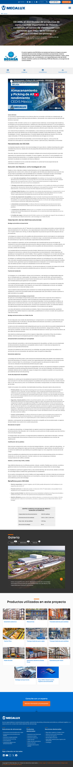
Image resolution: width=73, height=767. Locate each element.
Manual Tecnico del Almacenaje (54, 734)
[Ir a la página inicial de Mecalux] (2, 13)
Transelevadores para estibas (59, 621)
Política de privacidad (53, 763)
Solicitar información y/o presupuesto (36, 703)
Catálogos (48, 742)
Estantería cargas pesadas (10, 737)
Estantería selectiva (10, 621)
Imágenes (24, 542)
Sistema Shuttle (31, 743)
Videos (36, 542)
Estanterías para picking (9, 739)
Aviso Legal (42, 763)
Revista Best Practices (51, 737)
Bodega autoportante (22, 679)
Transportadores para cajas (36, 641)
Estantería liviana (31, 736)
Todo (13, 542)
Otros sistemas (7, 740)
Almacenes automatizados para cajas (13, 732)
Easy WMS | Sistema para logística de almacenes (46, 680)
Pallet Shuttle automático (34, 741)
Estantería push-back (56, 660)
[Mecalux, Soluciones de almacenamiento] (13, 10)
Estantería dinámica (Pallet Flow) (35, 661)
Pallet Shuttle (8, 660)
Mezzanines (30, 621)
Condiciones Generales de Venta (12, 764)
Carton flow (8, 641)
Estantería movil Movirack (34, 734)
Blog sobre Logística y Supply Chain (55, 732)
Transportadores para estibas (59, 641)
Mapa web (64, 763)
